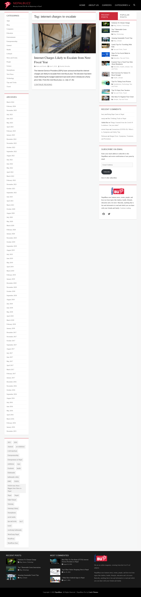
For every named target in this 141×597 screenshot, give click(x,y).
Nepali (17, 495)
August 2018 (11, 299)
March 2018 (10, 320)
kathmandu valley (13, 477)
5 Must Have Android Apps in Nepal (73, 578)
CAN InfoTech (12, 451)
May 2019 (10, 262)
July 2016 (10, 402)
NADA (16, 481)
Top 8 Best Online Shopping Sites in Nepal (75, 569)
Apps (8, 21)
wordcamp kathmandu (14, 530)
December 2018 (11, 283)
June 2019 (10, 258)
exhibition (11, 464)
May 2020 (10, 221)
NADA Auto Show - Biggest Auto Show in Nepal (14, 488)
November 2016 (12, 386)
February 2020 (11, 230)
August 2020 (11, 213)
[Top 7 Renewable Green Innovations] (106, 30)
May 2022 (10, 168)
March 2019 (10, 271)
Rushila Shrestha (65, 66)
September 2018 (12, 295)
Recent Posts (105, 16)
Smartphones (11, 70)
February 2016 (11, 423)
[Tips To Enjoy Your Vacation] (106, 91)
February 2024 (11, 106)
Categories (121, 5)
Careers (107, 5)
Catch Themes (93, 592)
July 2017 (10, 353)
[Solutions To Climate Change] (106, 24)
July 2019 (10, 254)
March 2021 (10, 205)
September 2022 (12, 151)
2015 (9, 442)
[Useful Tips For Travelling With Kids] (106, 46)
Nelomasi (104, 136)
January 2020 (11, 234)
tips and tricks (12, 521)
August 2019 (11, 250)
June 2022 (10, 164)
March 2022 (10, 176)
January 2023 (11, 135)
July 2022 (10, 160)
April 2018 (10, 316)
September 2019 (12, 246)
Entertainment (11, 37)
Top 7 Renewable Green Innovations (29, 567)
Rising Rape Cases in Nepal (115, 114)
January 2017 (11, 378)
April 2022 (10, 172)
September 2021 (12, 192)
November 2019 (12, 238)
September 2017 (12, 345)
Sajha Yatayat (12, 500)
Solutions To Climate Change (120, 23)
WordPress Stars (13, 543)
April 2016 (10, 415)
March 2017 (10, 369)
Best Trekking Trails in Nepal (117, 118)
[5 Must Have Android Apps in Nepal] (55, 579)
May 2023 (10, 123)
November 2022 (12, 143)
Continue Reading (43, 85)
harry (103, 114)
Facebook (11, 468)
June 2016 (10, 406)
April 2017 (10, 365)
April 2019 (10, 267)
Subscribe (107, 172)
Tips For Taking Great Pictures (121, 81)
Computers (10, 29)
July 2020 (10, 217)
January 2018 (11, 328)
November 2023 (12, 110)
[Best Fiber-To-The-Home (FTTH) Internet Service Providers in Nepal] (55, 561)
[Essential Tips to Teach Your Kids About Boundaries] (106, 63)
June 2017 (10, 357)
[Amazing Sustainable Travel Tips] (106, 39)
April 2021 (10, 201)
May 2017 (10, 361)
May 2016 (10, 411)
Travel (9, 86)
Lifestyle (9, 54)
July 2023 (10, 114)
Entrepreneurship (12, 41)
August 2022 (11, 156)
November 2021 (12, 184)
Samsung (10, 504)
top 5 (21, 521)
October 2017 (11, 341)
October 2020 (11, 209)
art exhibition (20, 447)
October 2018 (11, 291)
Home (82, 5)
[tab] (108, 16)
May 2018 (10, 312)
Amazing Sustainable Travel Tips (121, 38)
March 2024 (10, 102)
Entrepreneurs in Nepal (15, 460)
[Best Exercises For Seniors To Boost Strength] (106, 74)
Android (10, 447)
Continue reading (125, 208)
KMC (9, 481)
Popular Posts (124, 16)
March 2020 (10, 225)
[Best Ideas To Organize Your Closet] (106, 98)
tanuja (103, 118)
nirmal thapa (105, 129)
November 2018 (12, 287)
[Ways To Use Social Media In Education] (106, 54)
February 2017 (11, 373)
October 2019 (11, 242)
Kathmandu (11, 472)
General (9, 45)
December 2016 (11, 382)
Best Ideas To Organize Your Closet (122, 97)
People (9, 62)
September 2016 (12, 394)
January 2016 (11, 427)
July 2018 (10, 304)
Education (10, 33)
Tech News (10, 74)
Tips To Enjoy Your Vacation (120, 90)
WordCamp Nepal (13, 534)
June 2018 (10, 308)
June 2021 (10, 197)
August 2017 (11, 349)
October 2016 (11, 390)
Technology (10, 78)
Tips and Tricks (11, 82)
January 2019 (11, 279)
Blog (8, 25)
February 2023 (11, 131)
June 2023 (10, 118)
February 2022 (11, 180)
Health (9, 49)
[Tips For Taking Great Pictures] (106, 83)
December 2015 (11, 431)
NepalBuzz (22, 3)
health (19, 468)
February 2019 (11, 275)
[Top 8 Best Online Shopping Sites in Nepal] (55, 572)
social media (11, 517)
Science (9, 66)
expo (18, 464)
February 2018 (11, 324)
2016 (15, 442)
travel (9, 526)
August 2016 (11, 398)
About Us (94, 5)
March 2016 (10, 419)
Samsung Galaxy (13, 508)
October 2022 (11, 147)
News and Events (41, 66)
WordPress (11, 539)
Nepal (9, 495)
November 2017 (12, 336)
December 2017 (11, 332)
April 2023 (10, 127)
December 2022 (11, 139)
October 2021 (11, 188)
